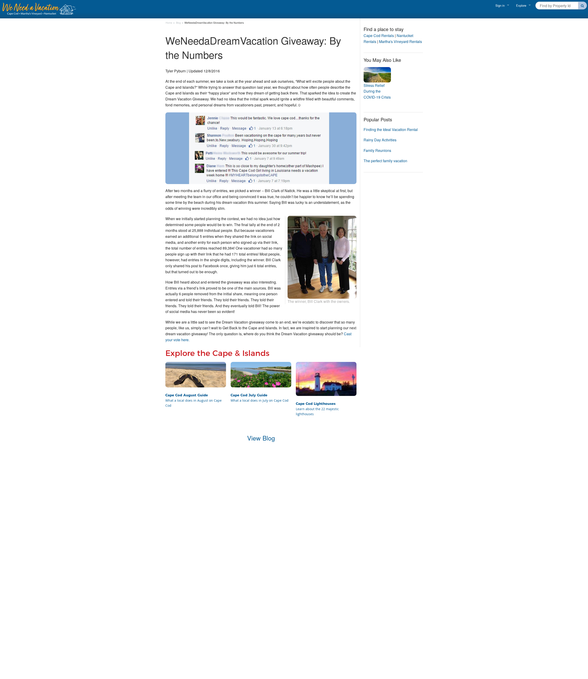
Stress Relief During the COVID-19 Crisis (377, 91)
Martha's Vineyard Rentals (400, 41)
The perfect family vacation (385, 160)
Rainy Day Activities (380, 139)
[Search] (582, 5)
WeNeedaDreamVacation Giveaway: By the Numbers (214, 22)
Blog (178, 22)
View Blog (261, 437)
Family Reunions (377, 150)
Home (169, 22)
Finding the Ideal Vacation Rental (391, 129)
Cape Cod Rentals (379, 35)
